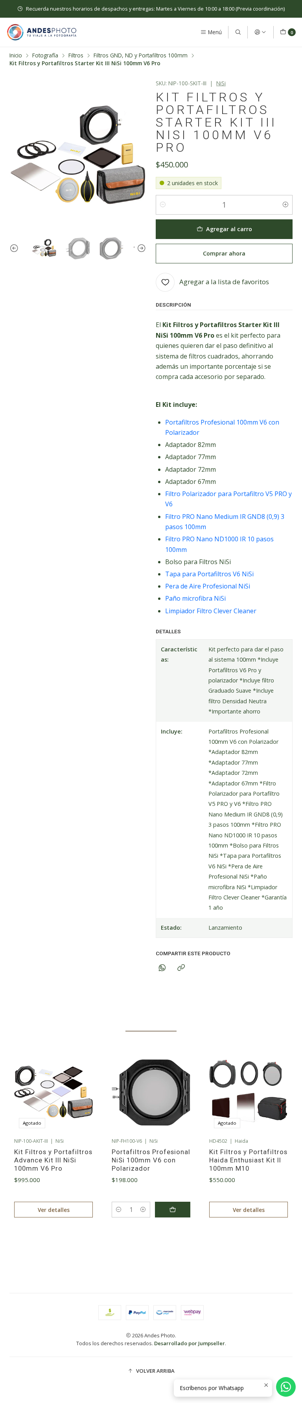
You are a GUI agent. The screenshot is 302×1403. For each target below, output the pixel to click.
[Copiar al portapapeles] (181, 968)
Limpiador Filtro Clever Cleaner (210, 611)
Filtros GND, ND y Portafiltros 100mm (141, 55)
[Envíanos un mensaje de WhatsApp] (286, 1387)
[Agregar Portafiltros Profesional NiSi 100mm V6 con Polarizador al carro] (172, 1209)
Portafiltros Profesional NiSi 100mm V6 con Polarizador (151, 1160)
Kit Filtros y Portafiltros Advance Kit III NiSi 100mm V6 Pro (53, 1160)
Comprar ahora (224, 253)
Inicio (15, 55)
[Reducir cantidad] (162, 204)
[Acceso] (260, 32)
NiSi (221, 83)
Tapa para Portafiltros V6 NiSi (209, 574)
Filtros (75, 55)
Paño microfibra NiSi (195, 598)
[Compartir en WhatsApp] (162, 968)
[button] (101, 1244)
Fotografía (45, 55)
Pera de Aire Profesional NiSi (207, 586)
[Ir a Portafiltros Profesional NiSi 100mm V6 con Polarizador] (151, 1093)
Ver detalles (54, 1210)
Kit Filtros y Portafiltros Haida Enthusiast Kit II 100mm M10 (248, 1160)
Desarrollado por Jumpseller (189, 1343)
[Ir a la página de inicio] (42, 32)
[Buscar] (238, 32)
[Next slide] (140, 248)
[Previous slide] (15, 248)
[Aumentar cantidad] (285, 204)
